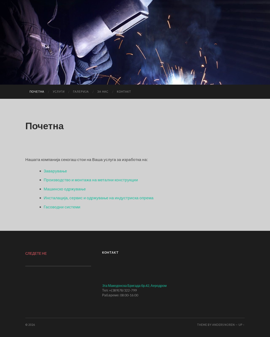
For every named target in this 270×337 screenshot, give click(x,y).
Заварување (55, 170)
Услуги (59, 91)
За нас (102, 91)
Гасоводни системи (62, 206)
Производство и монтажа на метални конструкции (91, 179)
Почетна (37, 91)
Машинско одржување (65, 188)
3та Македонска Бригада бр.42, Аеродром (134, 285)
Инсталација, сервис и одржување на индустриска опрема (99, 197)
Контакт (124, 91)
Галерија (81, 91)
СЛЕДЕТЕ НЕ (36, 253)
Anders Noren (223, 324)
